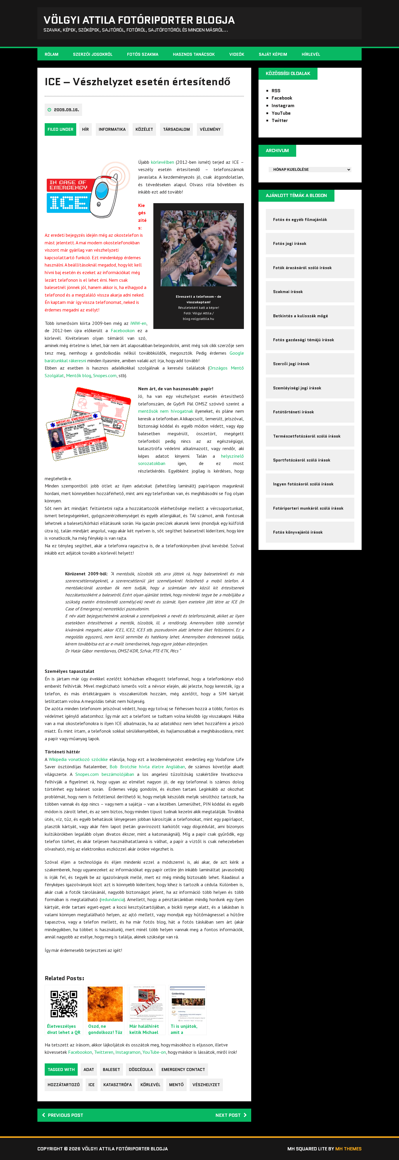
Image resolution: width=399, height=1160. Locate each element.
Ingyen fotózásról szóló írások (303, 484)
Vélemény (210, 129)
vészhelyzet (206, 1085)
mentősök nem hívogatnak (165, 411)
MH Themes (348, 1148)
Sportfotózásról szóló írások (301, 460)
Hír (85, 129)
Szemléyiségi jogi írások (297, 388)
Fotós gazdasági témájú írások (303, 340)
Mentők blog (78, 375)
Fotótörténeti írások (293, 412)
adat (89, 1069)
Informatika (112, 129)
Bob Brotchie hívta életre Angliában (147, 766)
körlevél (150, 1085)
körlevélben (162, 162)
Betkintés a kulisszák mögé (300, 316)
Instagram (283, 105)
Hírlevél (311, 54)
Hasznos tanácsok (194, 54)
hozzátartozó (64, 1085)
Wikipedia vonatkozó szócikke (78, 759)
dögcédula (141, 1069)
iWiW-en (138, 323)
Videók (236, 54)
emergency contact (183, 1069)
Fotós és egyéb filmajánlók (300, 219)
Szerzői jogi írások (291, 364)
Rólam (51, 54)
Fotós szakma (142, 54)
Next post (228, 1115)
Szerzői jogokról (92, 54)
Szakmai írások (288, 292)
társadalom (176, 129)
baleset (111, 1069)
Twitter (280, 120)
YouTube (281, 113)
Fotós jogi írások (289, 243)
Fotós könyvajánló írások (298, 532)
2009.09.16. (66, 110)
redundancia (112, 899)
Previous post (65, 1115)
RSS (276, 90)
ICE (92, 1085)
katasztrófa (117, 1085)
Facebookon (123, 330)
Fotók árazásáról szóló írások (302, 268)
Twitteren (103, 1052)
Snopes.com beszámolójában (104, 774)
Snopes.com (105, 375)
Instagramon (127, 1052)
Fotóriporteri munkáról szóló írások (308, 508)
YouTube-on (154, 1052)
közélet (144, 129)
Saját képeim (273, 54)
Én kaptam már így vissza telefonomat (83, 302)
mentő (176, 1085)
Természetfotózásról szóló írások (307, 436)
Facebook (282, 98)
